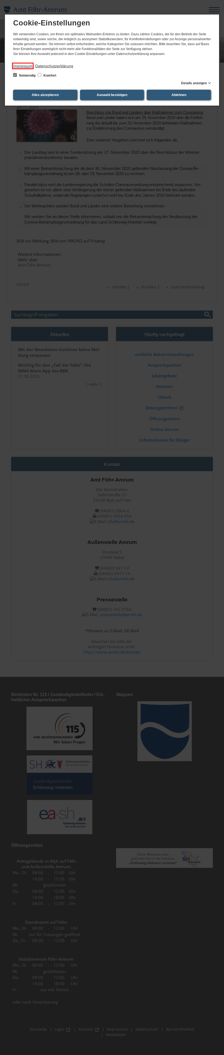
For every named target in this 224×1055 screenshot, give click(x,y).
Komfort (49, 75)
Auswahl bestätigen (112, 95)
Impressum (23, 66)
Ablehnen (179, 95)
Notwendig (27, 75)
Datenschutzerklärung (54, 66)
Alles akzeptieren (45, 95)
